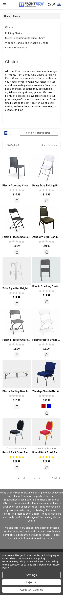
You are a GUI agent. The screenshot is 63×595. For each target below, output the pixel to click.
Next (55, 478)
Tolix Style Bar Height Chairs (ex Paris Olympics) (17, 288)
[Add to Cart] (16, 200)
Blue (49, 406)
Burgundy (43, 406)
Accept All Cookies (31, 589)
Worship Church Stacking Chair (46, 391)
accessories (23, 96)
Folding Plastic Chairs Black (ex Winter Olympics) (17, 237)
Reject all (31, 582)
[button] (31, 145)
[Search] (49, 4)
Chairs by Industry (16, 47)
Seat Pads (30, 103)
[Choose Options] (46, 413)
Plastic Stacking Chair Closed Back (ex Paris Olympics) (17, 185)
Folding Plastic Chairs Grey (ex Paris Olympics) (17, 339)
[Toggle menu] (4, 4)
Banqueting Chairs (33, 74)
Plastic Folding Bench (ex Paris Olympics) (17, 391)
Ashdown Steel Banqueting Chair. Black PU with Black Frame (46, 237)
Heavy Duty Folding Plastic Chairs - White (46, 185)
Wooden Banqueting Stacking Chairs (27, 42)
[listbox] (46, 132)
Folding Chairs (13, 33)
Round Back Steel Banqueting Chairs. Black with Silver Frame (17, 452)
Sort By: (30, 133)
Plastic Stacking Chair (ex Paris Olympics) (46, 286)
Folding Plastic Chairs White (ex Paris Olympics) (46, 339)
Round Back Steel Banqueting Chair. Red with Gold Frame (46, 452)
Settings (31, 575)
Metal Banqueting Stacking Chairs (25, 38)
